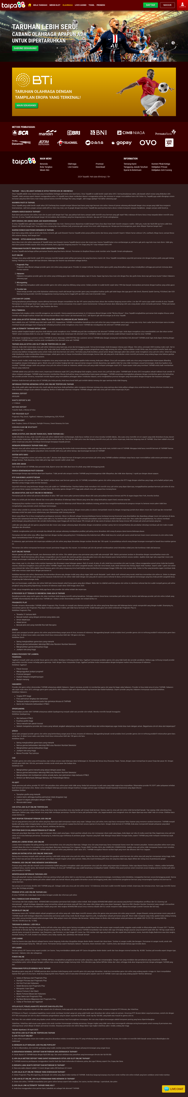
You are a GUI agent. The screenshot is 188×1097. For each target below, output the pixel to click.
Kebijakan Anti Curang (162, 170)
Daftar (150, 5)
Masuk (167, 5)
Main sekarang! (26, 105)
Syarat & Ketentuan (132, 170)
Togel (91, 5)
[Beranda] (24, 161)
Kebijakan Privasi (159, 167)
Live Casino (80, 5)
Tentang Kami (130, 164)
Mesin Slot (54, 5)
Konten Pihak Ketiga (161, 164)
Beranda (44, 164)
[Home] (13, 5)
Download (100, 167)
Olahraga (68, 5)
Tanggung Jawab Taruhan (136, 167)
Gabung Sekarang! (25, 48)
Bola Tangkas (40, 5)
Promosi (101, 5)
